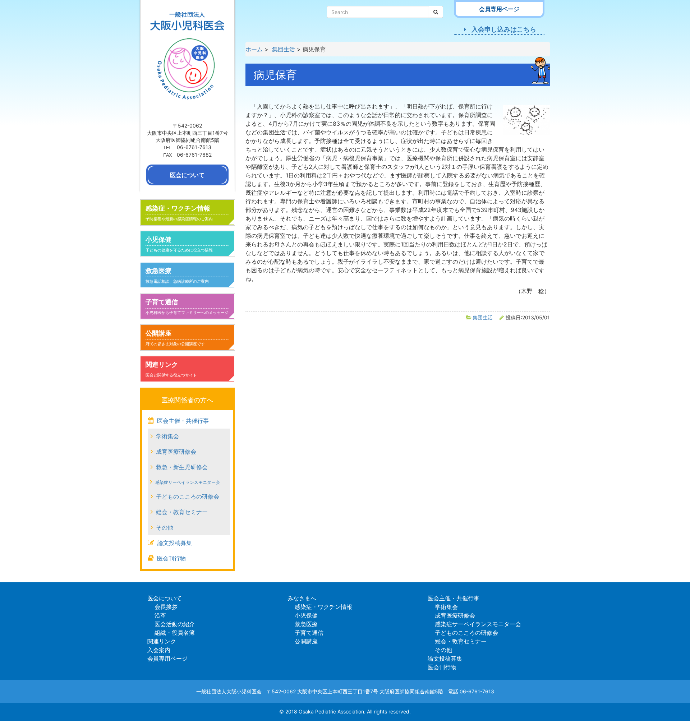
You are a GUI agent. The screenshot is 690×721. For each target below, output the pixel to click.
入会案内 (158, 649)
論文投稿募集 (174, 542)
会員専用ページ (167, 658)
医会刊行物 (171, 558)
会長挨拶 (166, 606)
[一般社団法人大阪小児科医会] (187, 59)
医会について (164, 598)
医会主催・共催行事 (183, 420)
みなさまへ (302, 598)
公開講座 (175, 337)
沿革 (160, 615)
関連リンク (171, 369)
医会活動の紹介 (175, 624)
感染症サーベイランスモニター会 (187, 482)
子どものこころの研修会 (187, 496)
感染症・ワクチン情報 (179, 212)
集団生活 (483, 317)
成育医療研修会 (176, 451)
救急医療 (177, 275)
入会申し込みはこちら (504, 29)
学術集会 (167, 436)
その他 (164, 527)
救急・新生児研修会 (182, 467)
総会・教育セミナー (182, 512)
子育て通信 (187, 306)
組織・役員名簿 (175, 632)
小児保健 (179, 244)
